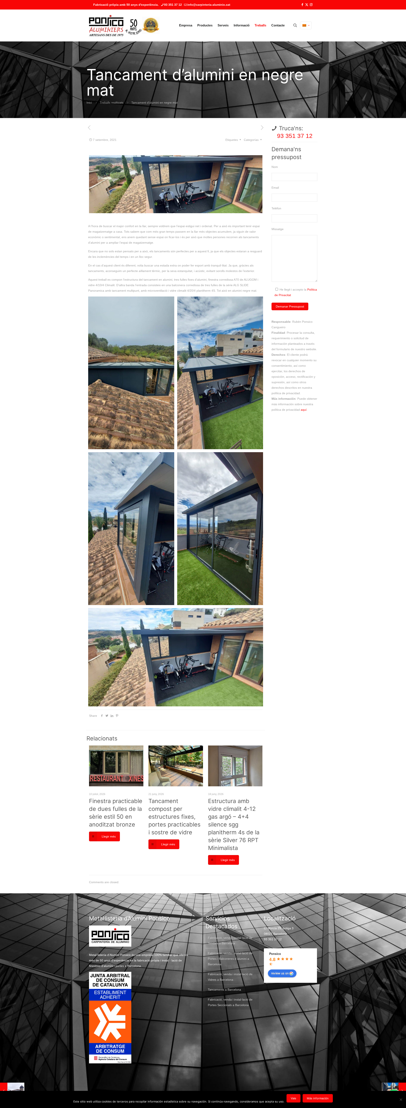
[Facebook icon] (302, 4)
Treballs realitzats (111, 102)
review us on (280, 973)
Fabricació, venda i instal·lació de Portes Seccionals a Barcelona (230, 1002)
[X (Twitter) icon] (306, 4)
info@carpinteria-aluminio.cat (208, 4)
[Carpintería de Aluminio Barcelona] (115, 25)
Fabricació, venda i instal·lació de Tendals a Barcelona (230, 940)
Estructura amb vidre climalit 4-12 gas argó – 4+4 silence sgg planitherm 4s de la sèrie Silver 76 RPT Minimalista (233, 824)
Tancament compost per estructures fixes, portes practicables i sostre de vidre (174, 817)
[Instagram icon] (311, 4)
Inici (89, 102)
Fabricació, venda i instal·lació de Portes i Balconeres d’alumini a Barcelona (230, 958)
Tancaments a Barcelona (224, 989)
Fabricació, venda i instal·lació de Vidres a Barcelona (230, 976)
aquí (304, 409)
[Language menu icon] (306, 25)
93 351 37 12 (173, 4)
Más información (318, 1098)
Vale (293, 1098)
